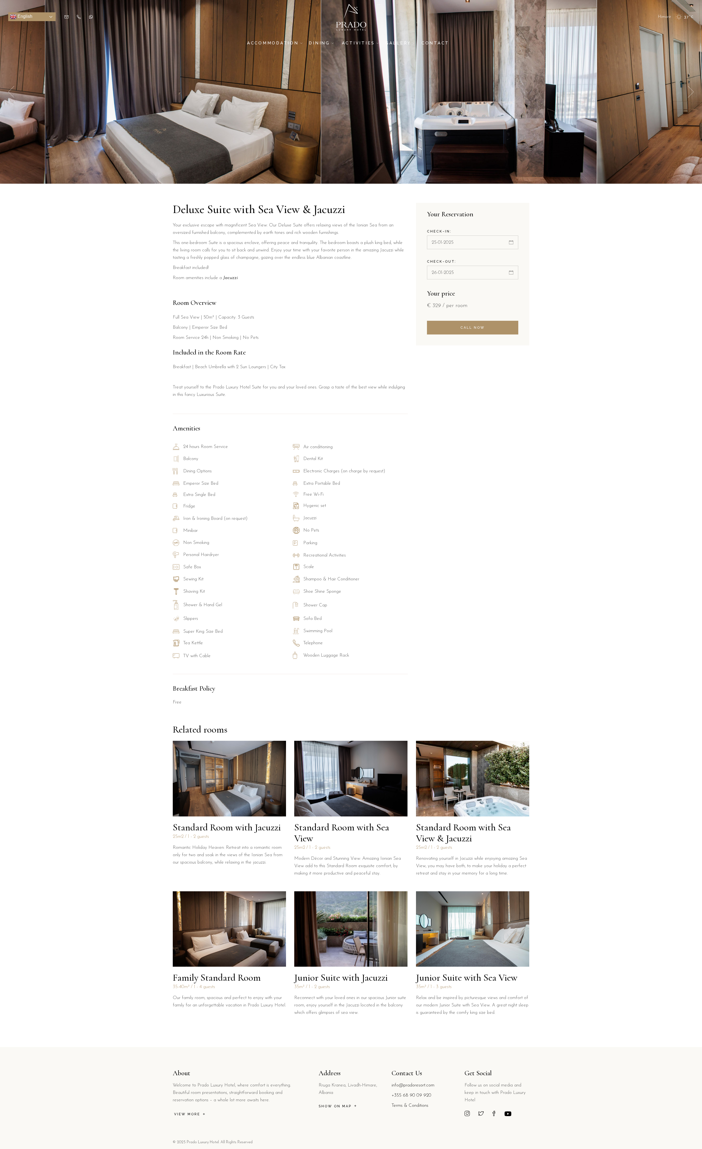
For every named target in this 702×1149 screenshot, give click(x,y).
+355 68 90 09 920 (411, 1095)
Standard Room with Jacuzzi (227, 827)
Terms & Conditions (410, 1105)
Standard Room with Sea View (341, 833)
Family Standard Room (217, 977)
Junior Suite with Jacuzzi (341, 977)
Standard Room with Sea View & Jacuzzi (463, 833)
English (24, 16)
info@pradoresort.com (413, 1085)
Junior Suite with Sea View (466, 977)
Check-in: (439, 231)
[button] (691, 92)
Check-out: (441, 261)
